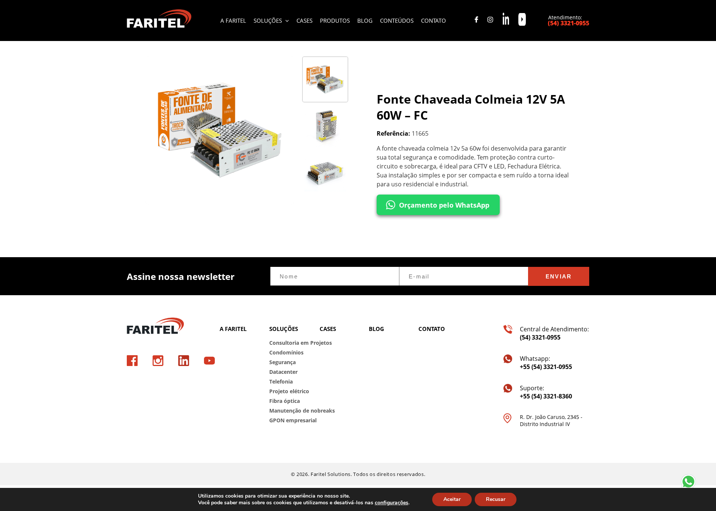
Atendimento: (568, 20)
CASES (304, 20)
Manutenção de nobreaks (288, 410)
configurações (391, 502)
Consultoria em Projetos (288, 342)
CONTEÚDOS (397, 20)
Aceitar (452, 499)
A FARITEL (233, 20)
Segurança (282, 362)
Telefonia (281, 381)
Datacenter (283, 371)
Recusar (495, 499)
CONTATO (433, 20)
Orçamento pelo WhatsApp (444, 205)
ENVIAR (559, 276)
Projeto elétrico (288, 391)
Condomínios (286, 352)
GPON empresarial (288, 420)
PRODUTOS (335, 20)
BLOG (365, 20)
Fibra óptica (284, 400)
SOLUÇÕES (268, 20)
